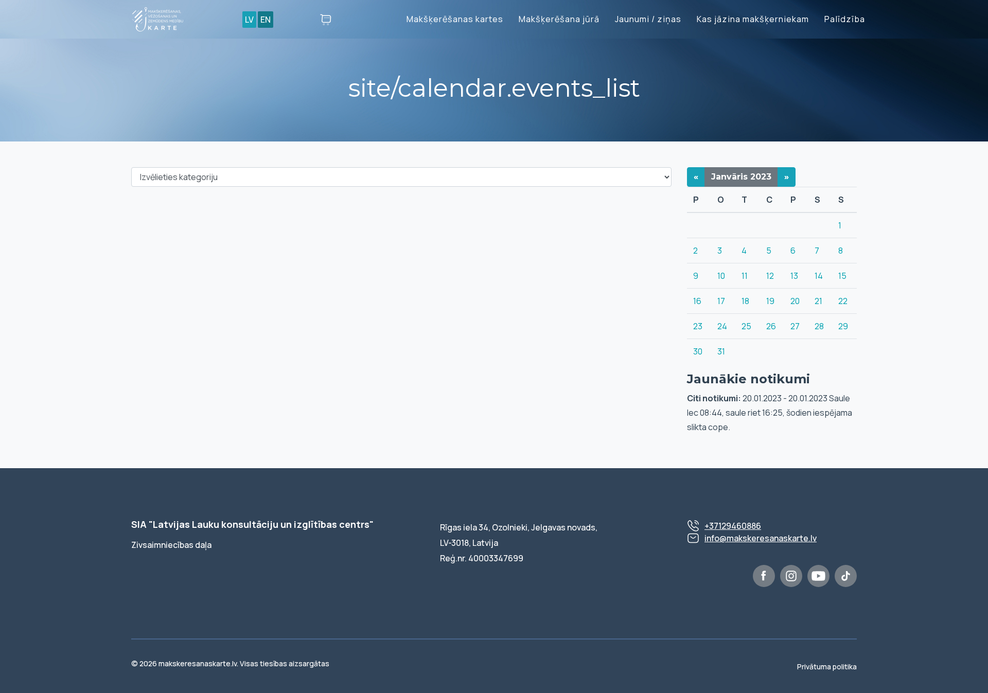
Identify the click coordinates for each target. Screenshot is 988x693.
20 (795, 301)
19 (770, 301)
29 (843, 326)
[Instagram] (791, 576)
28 (819, 326)
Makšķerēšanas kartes (455, 19)
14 (819, 275)
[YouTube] (818, 576)
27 (795, 326)
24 (722, 326)
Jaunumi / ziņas (648, 19)
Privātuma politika (827, 666)
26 (771, 326)
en (265, 19)
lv (249, 19)
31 (721, 351)
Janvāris (741, 177)
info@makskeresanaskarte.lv (760, 538)
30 (697, 351)
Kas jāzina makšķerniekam (753, 19)
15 (842, 275)
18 (745, 301)
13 (794, 275)
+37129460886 (732, 525)
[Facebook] (764, 576)
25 (746, 326)
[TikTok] (846, 576)
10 (721, 275)
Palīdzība (844, 19)
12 (770, 275)
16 (697, 301)
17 (721, 301)
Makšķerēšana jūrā (559, 19)
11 (745, 275)
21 (818, 301)
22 (843, 301)
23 (697, 326)
